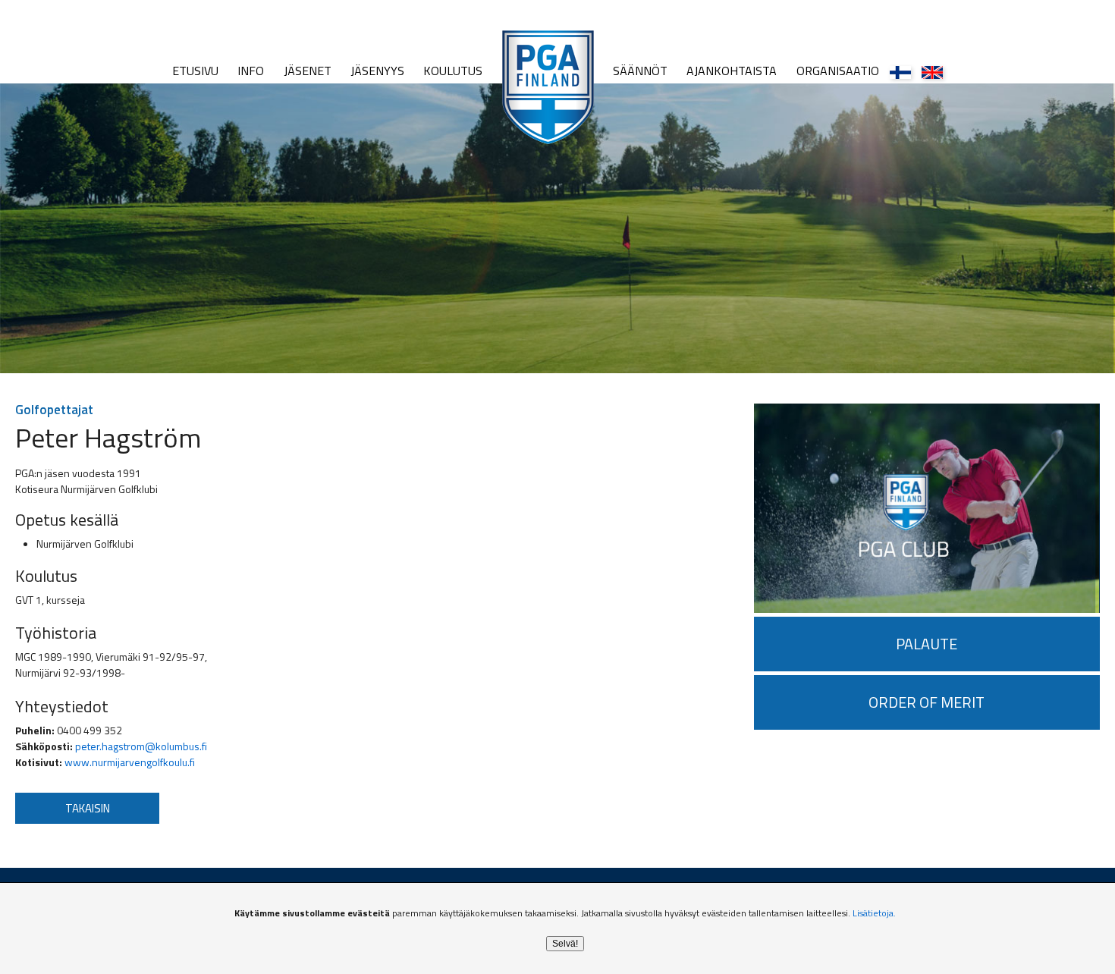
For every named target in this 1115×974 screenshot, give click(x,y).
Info (250, 70)
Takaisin (87, 808)
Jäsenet (307, 70)
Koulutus (452, 70)
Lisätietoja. (874, 913)
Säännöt (640, 70)
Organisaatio (837, 70)
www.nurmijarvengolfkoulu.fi (129, 762)
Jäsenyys (377, 70)
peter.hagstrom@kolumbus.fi (141, 746)
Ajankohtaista (731, 70)
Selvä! (565, 943)
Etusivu (195, 70)
